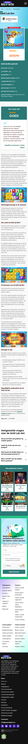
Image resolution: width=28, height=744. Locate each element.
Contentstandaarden (7, 694)
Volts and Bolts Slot (21, 506)
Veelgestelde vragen (7, 697)
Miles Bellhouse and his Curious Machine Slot (7, 487)
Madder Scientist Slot (7, 507)
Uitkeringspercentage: (9, 78)
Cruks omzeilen (20, 619)
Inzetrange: (6, 88)
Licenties (5, 646)
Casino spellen (6, 636)
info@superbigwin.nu (8, 722)
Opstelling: (6, 74)
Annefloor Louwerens (11, 18)
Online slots (6, 627)
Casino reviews (19, 627)
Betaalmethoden (7, 630)
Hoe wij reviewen (6, 689)
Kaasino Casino (20, 646)
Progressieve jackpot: (8, 91)
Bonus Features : (7, 94)
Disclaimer (4, 705)
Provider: (5, 68)
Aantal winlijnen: (7, 84)
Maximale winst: (7, 81)
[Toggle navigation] (25, 4)
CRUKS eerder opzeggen (9, 710)
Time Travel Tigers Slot (21, 486)
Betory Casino (19, 630)
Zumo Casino (19, 636)
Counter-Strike (7, 590)
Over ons (4, 681)
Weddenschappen (6, 715)
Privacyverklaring (6, 707)
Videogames (6, 587)
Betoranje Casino (20, 633)
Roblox (4, 606)
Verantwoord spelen (7, 692)
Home (2, 9)
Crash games (6, 638)
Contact (3, 700)
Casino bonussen (7, 633)
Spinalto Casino (20, 638)
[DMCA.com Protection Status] (3, 736)
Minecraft (5, 609)
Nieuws (3, 684)
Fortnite (4, 593)
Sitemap (3, 702)
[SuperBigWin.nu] (7, 3)
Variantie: (5, 71)
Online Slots (8, 9)
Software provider (7, 713)
